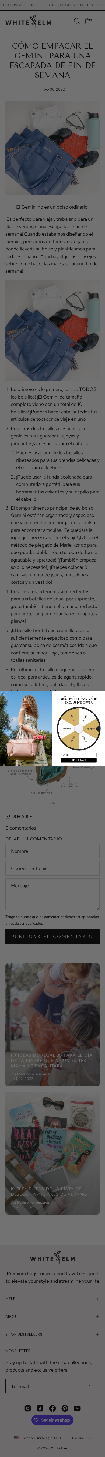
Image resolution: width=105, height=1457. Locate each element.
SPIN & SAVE (79, 760)
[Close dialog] (2, 693)
